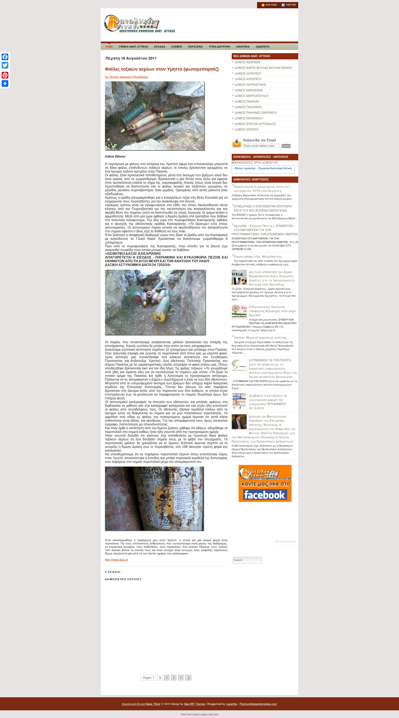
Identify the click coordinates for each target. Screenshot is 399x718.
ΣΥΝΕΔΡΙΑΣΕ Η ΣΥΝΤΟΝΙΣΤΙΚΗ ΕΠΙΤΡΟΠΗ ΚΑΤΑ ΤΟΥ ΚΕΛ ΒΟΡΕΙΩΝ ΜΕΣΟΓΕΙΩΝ (263, 208)
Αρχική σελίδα (287, 541)
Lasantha (231, 704)
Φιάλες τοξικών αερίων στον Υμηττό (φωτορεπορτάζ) (162, 69)
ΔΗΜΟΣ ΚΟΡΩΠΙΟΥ (248, 79)
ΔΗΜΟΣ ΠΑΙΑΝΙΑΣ (247, 101)
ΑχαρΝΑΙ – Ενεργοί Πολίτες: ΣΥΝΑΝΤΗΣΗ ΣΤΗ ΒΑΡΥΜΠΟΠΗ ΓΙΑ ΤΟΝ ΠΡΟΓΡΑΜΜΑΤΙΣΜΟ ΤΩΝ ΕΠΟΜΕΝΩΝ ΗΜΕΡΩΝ (265, 230)
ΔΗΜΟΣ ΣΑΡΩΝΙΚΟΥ (249, 118)
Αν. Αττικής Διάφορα (118, 76)
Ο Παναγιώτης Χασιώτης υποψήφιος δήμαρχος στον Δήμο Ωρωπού (272, 311)
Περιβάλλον (140, 76)
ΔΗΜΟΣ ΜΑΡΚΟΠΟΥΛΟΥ (252, 96)
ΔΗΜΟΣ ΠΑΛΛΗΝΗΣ (248, 107)
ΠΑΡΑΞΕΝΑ (195, 46)
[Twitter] (5, 65)
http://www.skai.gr (116, 559)
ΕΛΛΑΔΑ (159, 46)
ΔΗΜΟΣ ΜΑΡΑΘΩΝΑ (249, 90)
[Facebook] (5, 57)
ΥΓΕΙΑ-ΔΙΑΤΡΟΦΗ (219, 46)
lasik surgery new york (205, 714)
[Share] (5, 83)
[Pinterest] (5, 75)
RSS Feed (271, 5)
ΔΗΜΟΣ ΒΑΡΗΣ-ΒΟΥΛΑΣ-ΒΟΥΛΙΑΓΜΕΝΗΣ (263, 68)
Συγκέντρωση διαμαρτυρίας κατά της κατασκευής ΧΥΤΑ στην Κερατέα (261, 188)
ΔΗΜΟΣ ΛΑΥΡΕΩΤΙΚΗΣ (250, 84)
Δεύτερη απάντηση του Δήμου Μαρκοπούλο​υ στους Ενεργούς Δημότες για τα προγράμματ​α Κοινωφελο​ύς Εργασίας (271, 278)
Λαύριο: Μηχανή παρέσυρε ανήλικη (260, 337)
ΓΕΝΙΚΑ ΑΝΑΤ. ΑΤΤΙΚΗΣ (133, 46)
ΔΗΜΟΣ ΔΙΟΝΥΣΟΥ (248, 73)
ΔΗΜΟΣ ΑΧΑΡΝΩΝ (247, 62)
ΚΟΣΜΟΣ (176, 46)
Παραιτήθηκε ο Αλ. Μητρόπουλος (258, 256)
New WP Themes (194, 704)
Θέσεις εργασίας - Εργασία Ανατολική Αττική (263, 168)
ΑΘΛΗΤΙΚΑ (243, 46)
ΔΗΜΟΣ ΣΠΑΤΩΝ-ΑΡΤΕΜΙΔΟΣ (255, 124)
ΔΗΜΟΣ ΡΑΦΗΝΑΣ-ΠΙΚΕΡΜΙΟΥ (256, 112)
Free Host (186, 714)
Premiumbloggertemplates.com (258, 704)
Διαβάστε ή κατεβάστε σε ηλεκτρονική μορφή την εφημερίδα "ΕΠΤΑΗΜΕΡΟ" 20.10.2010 (268, 401)
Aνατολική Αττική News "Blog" (141, 704)
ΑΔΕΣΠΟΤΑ (263, 46)
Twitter (290, 5)
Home (109, 46)
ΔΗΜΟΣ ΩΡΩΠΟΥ (247, 129)
